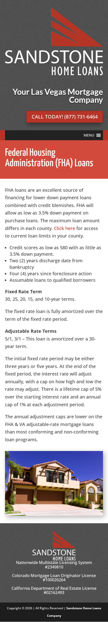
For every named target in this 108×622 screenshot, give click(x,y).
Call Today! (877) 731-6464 (65, 116)
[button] (89, 135)
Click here (64, 228)
